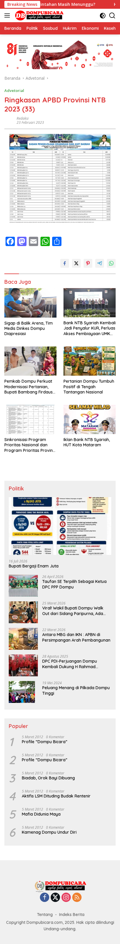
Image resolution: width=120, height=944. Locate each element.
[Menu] (8, 15)
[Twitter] (55, 898)
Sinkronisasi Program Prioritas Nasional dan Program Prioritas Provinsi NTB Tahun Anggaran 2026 (30, 445)
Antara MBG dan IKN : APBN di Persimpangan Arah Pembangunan (76, 637)
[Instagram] (66, 898)
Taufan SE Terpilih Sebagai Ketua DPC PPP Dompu (74, 584)
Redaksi (23, 118)
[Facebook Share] (64, 263)
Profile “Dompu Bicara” (44, 741)
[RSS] (77, 898)
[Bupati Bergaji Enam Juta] (60, 526)
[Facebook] (44, 898)
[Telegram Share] (99, 263)
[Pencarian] (112, 15)
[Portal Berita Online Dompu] (38, 15)
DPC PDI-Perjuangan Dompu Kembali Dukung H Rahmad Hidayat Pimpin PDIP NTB (69, 664)
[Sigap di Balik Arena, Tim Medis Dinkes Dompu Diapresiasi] (30, 303)
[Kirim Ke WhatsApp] (111, 263)
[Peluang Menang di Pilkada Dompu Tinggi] (22, 692)
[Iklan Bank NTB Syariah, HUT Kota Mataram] (89, 419)
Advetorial (14, 90)
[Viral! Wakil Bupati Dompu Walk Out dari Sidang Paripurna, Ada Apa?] (23, 612)
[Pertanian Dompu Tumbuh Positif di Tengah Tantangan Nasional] (89, 361)
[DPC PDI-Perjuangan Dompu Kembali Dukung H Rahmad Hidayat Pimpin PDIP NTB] (23, 665)
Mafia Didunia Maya (41, 814)
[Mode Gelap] (102, 15)
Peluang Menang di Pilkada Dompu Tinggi (76, 690)
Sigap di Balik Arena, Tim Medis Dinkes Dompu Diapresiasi (28, 328)
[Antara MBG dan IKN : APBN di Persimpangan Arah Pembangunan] (23, 639)
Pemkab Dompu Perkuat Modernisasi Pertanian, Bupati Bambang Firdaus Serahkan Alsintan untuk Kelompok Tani (28, 387)
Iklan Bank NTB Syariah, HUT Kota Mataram (86, 442)
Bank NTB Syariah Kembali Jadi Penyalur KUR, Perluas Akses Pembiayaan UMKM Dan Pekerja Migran (89, 328)
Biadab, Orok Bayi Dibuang (48, 778)
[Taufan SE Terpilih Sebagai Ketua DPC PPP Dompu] (23, 586)
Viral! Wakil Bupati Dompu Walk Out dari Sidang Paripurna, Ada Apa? (72, 610)
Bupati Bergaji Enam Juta (34, 566)
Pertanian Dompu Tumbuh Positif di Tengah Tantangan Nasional (88, 386)
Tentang (45, 914)
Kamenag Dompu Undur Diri (49, 832)
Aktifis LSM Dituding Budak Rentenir (56, 796)
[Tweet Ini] (76, 263)
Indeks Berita (71, 914)
